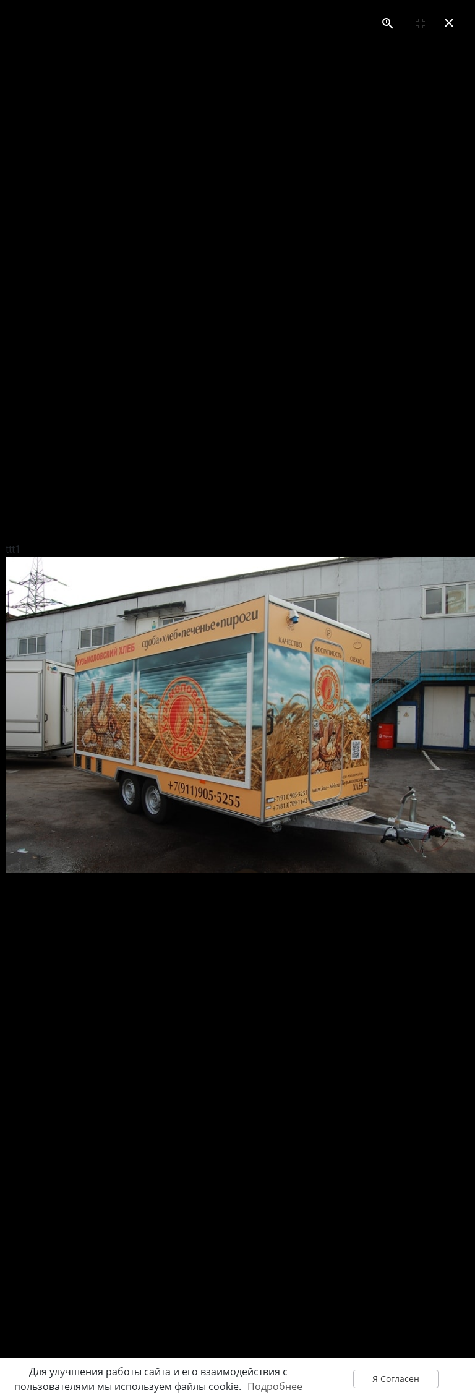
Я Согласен (395, 1379)
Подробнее (274, 1386)
